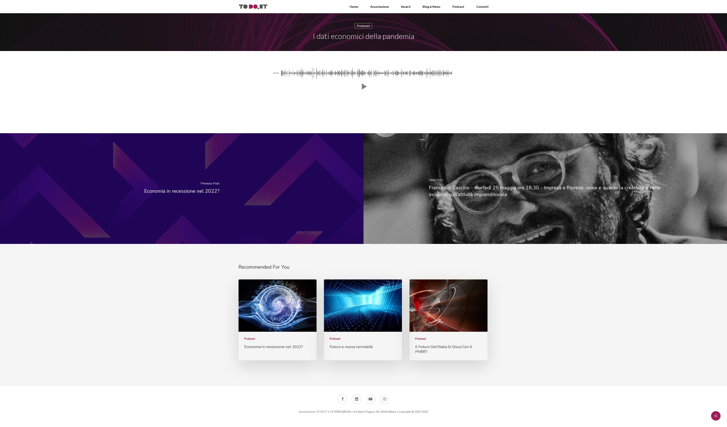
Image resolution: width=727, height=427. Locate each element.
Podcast (458, 6)
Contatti (482, 6)
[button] (363, 87)
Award (405, 6)
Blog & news (431, 6)
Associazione (379, 6)
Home (354, 6)
